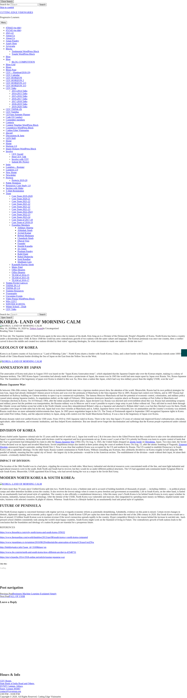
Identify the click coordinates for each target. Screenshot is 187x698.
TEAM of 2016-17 (20, 280)
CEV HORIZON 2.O (16, 83)
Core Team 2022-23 (21, 214)
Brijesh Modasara (26, 235)
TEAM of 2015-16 (20, 277)
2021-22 (10, 33)
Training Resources (15, 291)
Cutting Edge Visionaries (17, 130)
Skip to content (7, 7)
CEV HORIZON (14, 77)
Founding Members (21, 225)
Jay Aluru (22, 248)
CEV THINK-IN (14, 109)
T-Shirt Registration (15, 191)
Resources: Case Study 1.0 (18, 185)
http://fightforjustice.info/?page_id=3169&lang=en (23, 547)
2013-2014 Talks (19, 91)
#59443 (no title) (13, 27)
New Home (11, 172)
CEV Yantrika (12, 112)
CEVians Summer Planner (18, 114)
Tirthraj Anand (36, 328)
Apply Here (11, 43)
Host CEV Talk (19, 156)
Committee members (15, 120)
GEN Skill (11, 138)
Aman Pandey (12, 41)
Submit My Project (20, 162)
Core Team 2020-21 (21, 198)
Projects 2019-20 (19, 180)
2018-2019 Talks (19, 104)
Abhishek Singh (25, 230)
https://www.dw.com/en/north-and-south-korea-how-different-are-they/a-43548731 (38, 552)
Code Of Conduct (14, 117)
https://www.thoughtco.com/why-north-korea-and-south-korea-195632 (32, 532)
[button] (21, 484)
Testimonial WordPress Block (25, 51)
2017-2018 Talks (19, 101)
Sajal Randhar (24, 259)
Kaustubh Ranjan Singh (23, 264)
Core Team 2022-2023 (22, 212)
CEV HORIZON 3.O (16, 85)
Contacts (10, 122)
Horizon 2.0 (11, 146)
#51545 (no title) (13, 30)
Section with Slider (14, 188)
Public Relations (13, 183)
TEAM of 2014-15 (20, 275)
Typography (11, 293)
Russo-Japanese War (64, 442)
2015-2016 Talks (19, 96)
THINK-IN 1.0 (13, 285)
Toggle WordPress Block (23, 54)
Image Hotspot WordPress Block (21, 148)
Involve (9, 151)
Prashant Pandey (25, 251)
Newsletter (11, 175)
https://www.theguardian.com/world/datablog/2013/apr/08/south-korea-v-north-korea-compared (44, 537)
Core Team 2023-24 (21, 217)
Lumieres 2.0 (12, 170)
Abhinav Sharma (25, 227)
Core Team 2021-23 (21, 209)
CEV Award (17, 154)
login (8, 164)
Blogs (8, 67)
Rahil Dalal (23, 254)
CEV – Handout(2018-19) (18, 72)
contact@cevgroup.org (10, 691)
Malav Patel (17, 267)
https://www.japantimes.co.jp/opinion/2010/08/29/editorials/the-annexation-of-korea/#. (39, 542)
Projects (9, 177)
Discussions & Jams (15, 135)
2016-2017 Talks (19, 99)
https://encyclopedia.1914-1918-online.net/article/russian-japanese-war (32, 557)
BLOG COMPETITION (23, 62)
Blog (8, 56)
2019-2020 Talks (19, 106)
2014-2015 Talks (19, 93)
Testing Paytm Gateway (17, 283)
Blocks (9, 49)
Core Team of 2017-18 (22, 220)
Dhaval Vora (23, 241)
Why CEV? (11, 301)
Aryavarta (10, 46)
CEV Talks (11, 88)
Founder (21, 243)
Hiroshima (150, 442)
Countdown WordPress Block (19, 127)
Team (8, 193)
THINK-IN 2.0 (13, 288)
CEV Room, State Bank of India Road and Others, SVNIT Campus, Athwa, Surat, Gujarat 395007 (17, 685)
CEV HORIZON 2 (15, 80)
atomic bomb (136, 442)
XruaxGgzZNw (86, 542)
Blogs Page (11, 70)
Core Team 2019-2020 (22, 196)
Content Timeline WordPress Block (22, 125)
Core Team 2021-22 (21, 201)
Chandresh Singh (25, 238)
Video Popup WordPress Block (20, 298)
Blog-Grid (10, 64)
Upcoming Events (14, 296)
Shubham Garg (25, 262)
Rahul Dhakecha (25, 256)
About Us (10, 35)
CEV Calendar (13, 75)
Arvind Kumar (24, 233)
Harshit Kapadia (25, 246)
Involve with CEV (20, 159)
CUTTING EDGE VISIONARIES (16, 12)
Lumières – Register (15, 167)
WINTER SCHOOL (15, 304)
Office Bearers (18, 270)
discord (9, 133)
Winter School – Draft (16, 306)
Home (9, 141)
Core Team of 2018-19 (22, 222)
